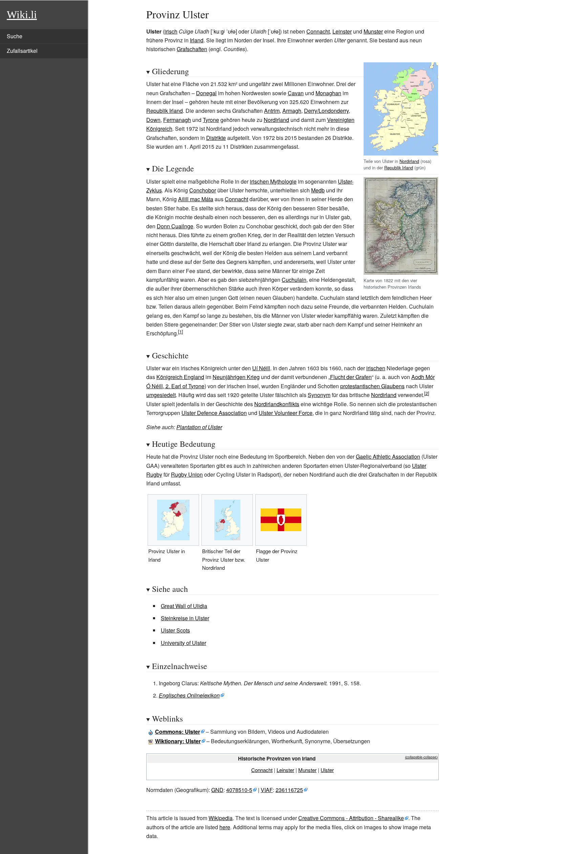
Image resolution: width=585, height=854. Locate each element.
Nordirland (409, 161)
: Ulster (177, 731)
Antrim (272, 110)
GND (217, 790)
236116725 (289, 790)
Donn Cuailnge (175, 226)
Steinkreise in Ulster (185, 618)
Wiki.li (22, 14)
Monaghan (328, 93)
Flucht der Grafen (351, 377)
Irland (196, 40)
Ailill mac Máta (195, 199)
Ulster (327, 769)
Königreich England (180, 377)
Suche (14, 36)
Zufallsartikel (22, 51)
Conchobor (202, 190)
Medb (318, 190)
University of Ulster (183, 643)
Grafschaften (192, 49)
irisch (171, 31)
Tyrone (211, 120)
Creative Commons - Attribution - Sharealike (351, 818)
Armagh (291, 110)
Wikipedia (221, 818)
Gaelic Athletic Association (388, 456)
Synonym (319, 395)
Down (153, 120)
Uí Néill (261, 368)
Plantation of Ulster (199, 427)
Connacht (318, 31)
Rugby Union (187, 474)
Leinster (342, 31)
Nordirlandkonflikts (276, 404)
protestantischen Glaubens (372, 386)
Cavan (296, 93)
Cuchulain (294, 280)
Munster (373, 31)
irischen (375, 368)
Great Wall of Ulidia (184, 606)
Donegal (206, 93)
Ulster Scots (175, 630)
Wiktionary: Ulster (178, 741)
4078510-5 (239, 790)
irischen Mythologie (273, 181)
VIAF (267, 790)
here (224, 827)
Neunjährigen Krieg (236, 377)
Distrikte (216, 138)
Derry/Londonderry (326, 110)
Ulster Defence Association (214, 413)
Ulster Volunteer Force (285, 413)
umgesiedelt (161, 395)
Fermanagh (177, 120)
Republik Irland (398, 167)
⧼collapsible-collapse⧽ (421, 757)
